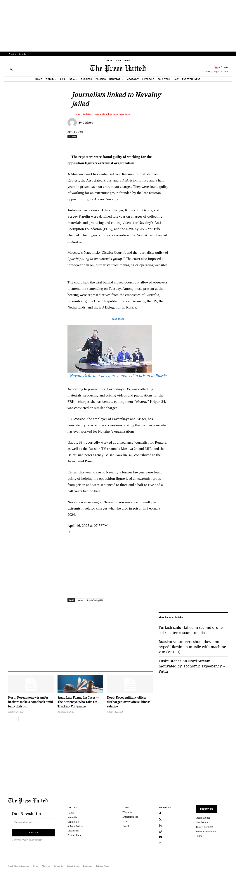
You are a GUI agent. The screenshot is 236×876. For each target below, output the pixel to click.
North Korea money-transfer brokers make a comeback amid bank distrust (30, 701)
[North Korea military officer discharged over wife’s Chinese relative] (130, 684)
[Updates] (73, 122)
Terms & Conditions (206, 831)
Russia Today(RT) (95, 600)
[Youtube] (160, 837)
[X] (102, 144)
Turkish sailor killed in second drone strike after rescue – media (191, 630)
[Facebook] (93, 144)
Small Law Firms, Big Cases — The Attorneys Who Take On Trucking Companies (78, 701)
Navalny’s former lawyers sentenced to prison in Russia (118, 375)
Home (77, 113)
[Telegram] (161, 144)
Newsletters (202, 822)
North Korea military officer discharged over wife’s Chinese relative (128, 701)
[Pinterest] (136, 144)
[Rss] (160, 843)
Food (125, 821)
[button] (11, 69)
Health (126, 826)
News (80, 600)
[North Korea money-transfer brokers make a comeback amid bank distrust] (31, 684)
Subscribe (33, 832)
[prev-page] (10, 718)
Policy (199, 836)
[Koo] (229, 144)
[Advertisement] (118, 26)
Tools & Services (204, 827)
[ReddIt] (110, 144)
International (203, 817)
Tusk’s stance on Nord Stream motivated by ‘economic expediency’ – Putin (192, 666)
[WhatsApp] (119, 144)
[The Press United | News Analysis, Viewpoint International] (118, 69)
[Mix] (169, 144)
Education (127, 812)
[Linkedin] (127, 144)
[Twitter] (160, 820)
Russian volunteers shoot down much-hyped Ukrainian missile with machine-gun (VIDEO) (193, 646)
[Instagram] (160, 831)
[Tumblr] (153, 144)
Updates (86, 113)
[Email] (144, 144)
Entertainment (130, 816)
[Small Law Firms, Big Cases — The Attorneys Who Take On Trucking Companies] (80, 684)
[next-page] (16, 718)
